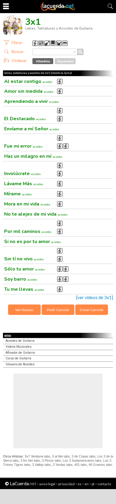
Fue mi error (23, 146)
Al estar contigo (28, 81)
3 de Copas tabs (83, 456)
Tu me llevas (24, 289)
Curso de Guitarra (18, 358)
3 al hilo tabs (61, 456)
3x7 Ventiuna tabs (37, 456)
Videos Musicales (19, 347)
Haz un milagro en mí (33, 156)
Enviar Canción (92, 309)
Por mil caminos (27, 231)
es (79, 484)
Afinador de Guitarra (20, 353)
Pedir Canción (58, 309)
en (86, 484)
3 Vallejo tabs (41, 464)
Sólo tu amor (24, 269)
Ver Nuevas (24, 309)
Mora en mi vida (27, 204)
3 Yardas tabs (63, 464)
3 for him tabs (30, 460)
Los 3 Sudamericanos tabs (82, 460)
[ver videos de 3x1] (94, 297)
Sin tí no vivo (24, 259)
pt (93, 484)
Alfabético (43, 61)
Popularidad (65, 61)
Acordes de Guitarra (20, 341)
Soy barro (20, 279)
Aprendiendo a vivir (31, 101)
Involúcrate (22, 173)
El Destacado (25, 118)
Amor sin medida (29, 91)
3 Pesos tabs (51, 460)
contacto (104, 484)
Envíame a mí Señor (31, 129)
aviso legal (47, 484)
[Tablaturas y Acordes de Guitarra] (58, 9)
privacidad (66, 484)
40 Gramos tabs (100, 464)
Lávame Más (23, 183)
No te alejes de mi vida (36, 214)
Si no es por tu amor (32, 241)
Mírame (18, 194)
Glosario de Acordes (20, 364)
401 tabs (80, 464)
